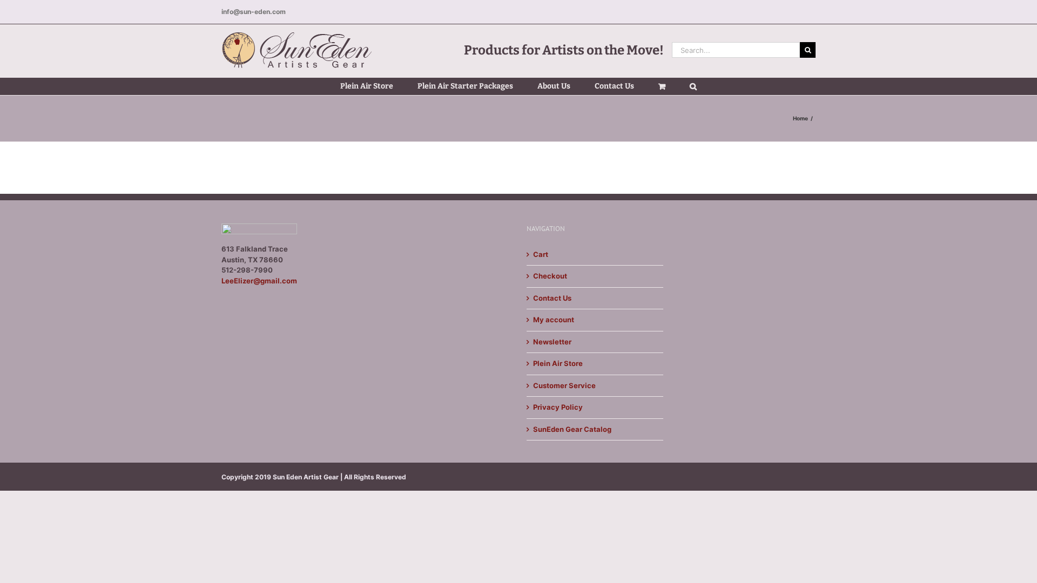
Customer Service (564, 385)
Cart (540, 254)
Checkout (550, 276)
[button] (693, 86)
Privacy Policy (558, 407)
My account (553, 319)
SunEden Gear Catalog (572, 429)
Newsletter (552, 341)
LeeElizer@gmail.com (259, 280)
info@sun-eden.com (253, 12)
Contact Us (552, 298)
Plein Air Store (558, 363)
